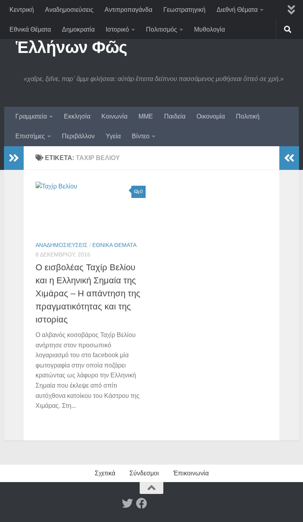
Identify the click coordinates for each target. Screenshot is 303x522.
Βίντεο (141, 136)
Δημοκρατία (78, 29)
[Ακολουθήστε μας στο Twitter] (127, 503)
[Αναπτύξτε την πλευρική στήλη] (14, 158)
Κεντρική (21, 9)
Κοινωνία (114, 116)
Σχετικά (105, 473)
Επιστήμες (30, 136)
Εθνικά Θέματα (30, 29)
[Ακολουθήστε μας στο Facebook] (141, 503)
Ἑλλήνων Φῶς (71, 47)
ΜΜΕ (145, 116)
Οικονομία (210, 116)
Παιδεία (174, 116)
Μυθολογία (209, 29)
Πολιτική (248, 116)
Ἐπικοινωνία (191, 473)
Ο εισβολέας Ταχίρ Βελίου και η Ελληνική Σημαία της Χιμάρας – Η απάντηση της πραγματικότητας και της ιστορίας (88, 293)
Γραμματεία (31, 116)
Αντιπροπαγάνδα (128, 9)
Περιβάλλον (78, 136)
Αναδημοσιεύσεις (69, 9)
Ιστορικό (117, 29)
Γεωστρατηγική (184, 9)
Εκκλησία (77, 116)
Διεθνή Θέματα (237, 9)
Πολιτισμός (161, 29)
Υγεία (113, 136)
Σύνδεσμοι (144, 473)
